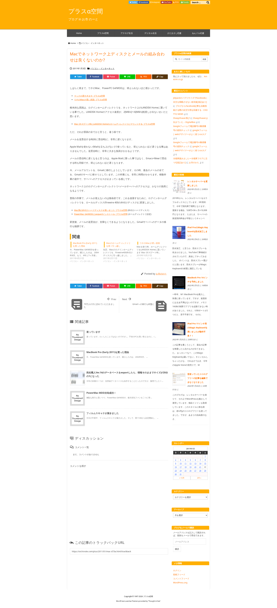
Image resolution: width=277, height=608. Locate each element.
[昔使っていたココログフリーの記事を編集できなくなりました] (178, 379)
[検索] (208, 2)
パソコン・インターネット (92, 43)
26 (190, 470)
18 (186, 467)
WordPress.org (180, 582)
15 (205, 463)
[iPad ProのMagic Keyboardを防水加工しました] (178, 232)
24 (181, 470)
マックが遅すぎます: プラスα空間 (89, 95)
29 (205, 470)
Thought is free (154, 601)
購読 (177, 549)
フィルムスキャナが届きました (102, 413)
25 (186, 470)
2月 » (199, 478)
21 (200, 467)
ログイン (177, 570)
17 (181, 467)
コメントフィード (181, 578)
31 (181, 474)
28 (200, 470)
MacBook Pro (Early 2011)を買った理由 (107, 352)
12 (190, 463)
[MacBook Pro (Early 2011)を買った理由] (86, 252)
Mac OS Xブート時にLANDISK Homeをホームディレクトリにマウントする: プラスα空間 (114, 124)
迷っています (93, 331)
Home (73, 43)
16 (176, 467)
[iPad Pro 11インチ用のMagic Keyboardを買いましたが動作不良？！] (178, 328)
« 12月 (181, 478)
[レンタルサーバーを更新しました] (178, 186)
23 (176, 470)
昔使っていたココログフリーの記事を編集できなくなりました (197, 378)
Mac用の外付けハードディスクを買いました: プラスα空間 (100, 210)
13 (195, 463)
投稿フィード (179, 574)
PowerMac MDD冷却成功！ (101, 392)
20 (195, 467)
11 (186, 463)
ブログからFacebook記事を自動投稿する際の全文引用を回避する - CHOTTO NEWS (190, 110)
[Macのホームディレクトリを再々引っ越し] (119, 252)
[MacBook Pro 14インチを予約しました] (178, 282)
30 (176, 474)
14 (200, 463)
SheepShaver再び (181, 118)
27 (195, 470)
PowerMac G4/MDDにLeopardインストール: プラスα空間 (100, 214)
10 (181, 463)
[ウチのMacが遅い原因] (153, 250)
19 (190, 467)
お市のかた (161, 273)
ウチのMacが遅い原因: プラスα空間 (90, 99)
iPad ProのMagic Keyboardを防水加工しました (197, 231)
